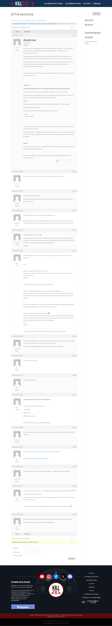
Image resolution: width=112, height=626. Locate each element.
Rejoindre (24, 607)
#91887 (74, 230)
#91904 (74, 336)
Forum (91, 590)
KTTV (37, 56)
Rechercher (96, 14)
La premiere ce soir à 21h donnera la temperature (35, 458)
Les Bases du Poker (53, 4)
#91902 (74, 251)
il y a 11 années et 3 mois (69, 23)
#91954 (74, 395)
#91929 (74, 375)
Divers (35, 20)
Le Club (86, 4)
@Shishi (25, 221)
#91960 (74, 466)
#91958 (74, 447)
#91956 (74, 427)
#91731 (74, 35)
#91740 (74, 171)
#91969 (74, 514)
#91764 (74, 191)
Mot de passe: (16, 552)
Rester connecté (18, 555)
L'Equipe (91, 587)
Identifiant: (15, 548)
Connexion (72, 558)
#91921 (74, 355)
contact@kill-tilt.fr (93, 602)
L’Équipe (97, 4)
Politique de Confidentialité (91, 597)
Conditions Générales (91, 594)
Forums (17, 20)
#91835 (74, 210)
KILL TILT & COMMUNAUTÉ (26, 20)
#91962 (74, 486)
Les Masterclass (73, 4)
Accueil (13, 20)
